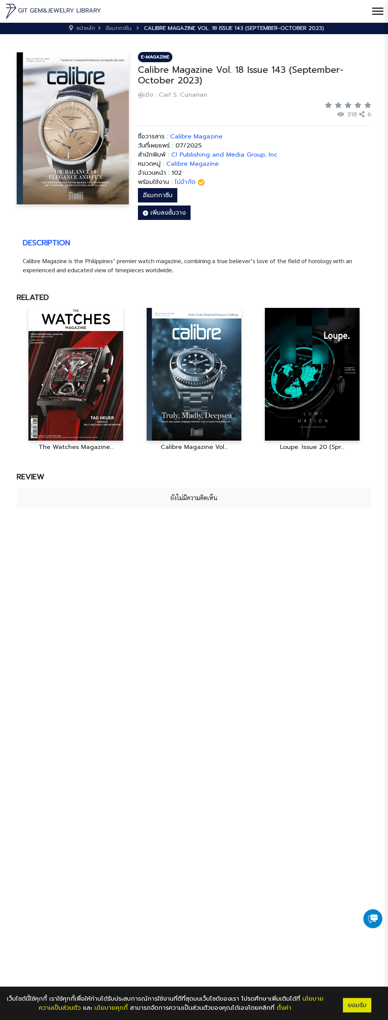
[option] (75, 379)
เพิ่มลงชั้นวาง (167, 212)
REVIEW (30, 476)
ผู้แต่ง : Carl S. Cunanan (172, 94)
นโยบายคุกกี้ (111, 1007)
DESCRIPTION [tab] (46, 242)
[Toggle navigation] (378, 11)
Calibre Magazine (192, 163)
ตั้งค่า (284, 1007)
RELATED (33, 297)
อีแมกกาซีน (157, 195)
